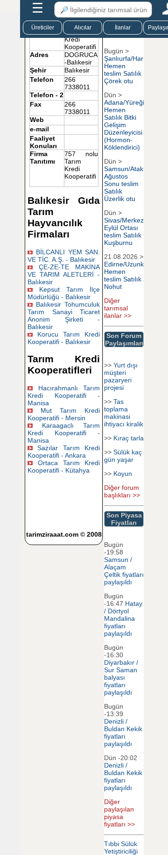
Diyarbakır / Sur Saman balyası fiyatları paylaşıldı (121, 677)
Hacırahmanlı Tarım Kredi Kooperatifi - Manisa (64, 395)
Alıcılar (82, 27)
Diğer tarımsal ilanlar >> (117, 308)
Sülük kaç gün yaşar (123, 455)
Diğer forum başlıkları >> (122, 491)
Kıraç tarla (128, 438)
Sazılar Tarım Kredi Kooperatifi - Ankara (64, 451)
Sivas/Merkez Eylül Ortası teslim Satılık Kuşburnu (124, 231)
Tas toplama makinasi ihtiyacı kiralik (123, 413)
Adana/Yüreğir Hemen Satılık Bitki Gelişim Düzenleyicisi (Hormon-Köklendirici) (125, 125)
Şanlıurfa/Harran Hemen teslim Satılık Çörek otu (128, 70)
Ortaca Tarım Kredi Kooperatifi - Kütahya (64, 466)
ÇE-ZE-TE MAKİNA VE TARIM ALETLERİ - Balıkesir (64, 274)
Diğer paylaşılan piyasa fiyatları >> (119, 813)
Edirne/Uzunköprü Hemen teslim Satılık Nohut (130, 275)
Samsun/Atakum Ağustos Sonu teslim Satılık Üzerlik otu (128, 183)
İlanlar (123, 27)
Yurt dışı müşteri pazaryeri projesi (121, 376)
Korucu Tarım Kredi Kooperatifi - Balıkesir (64, 338)
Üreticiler (42, 27)
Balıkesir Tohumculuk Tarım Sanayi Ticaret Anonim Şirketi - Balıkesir (64, 316)
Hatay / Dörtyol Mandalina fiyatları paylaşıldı (123, 618)
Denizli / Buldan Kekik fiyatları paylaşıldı (123, 732)
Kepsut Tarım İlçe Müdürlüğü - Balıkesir (64, 293)
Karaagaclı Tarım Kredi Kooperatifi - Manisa (64, 433)
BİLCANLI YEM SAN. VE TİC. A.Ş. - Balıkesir (64, 255)
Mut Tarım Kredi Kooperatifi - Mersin (64, 414)
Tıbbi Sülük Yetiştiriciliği (121, 847)
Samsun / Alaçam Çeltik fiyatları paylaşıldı (124, 571)
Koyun (122, 473)
